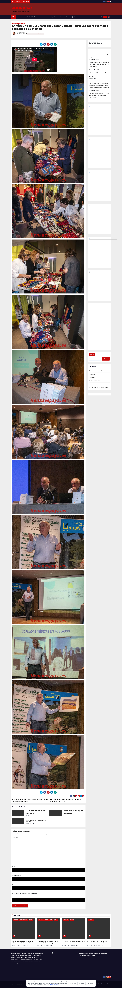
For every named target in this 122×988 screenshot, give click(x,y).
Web (13, 884)
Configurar (90, 983)
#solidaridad (41, 33)
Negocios (80, 17)
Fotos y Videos (22, 23)
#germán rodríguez (31, 33)
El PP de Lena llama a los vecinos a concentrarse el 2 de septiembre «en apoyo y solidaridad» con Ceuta (99, 85)
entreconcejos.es (70, 17)
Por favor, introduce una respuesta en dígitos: (24, 893)
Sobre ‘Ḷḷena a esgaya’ (95, 371)
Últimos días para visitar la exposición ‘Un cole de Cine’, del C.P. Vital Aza (65, 800)
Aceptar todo (73, 983)
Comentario (15, 837)
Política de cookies (94, 384)
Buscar (92, 354)
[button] (101, 17)
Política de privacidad (95, 381)
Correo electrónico (17, 875)
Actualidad (21, 17)
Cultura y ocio (44, 17)
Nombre (14, 866)
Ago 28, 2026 (30, 815)
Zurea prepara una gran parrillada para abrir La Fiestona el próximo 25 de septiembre (73, 812)
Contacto (92, 377)
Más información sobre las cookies (98, 387)
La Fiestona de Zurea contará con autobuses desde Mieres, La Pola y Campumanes (36, 812)
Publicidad (92, 374)
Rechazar (81, 983)
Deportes (53, 17)
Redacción (22, 32)
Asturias (61, 17)
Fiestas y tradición (32, 17)
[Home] (13, 17)
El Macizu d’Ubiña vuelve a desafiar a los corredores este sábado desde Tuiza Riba (36, 820)
